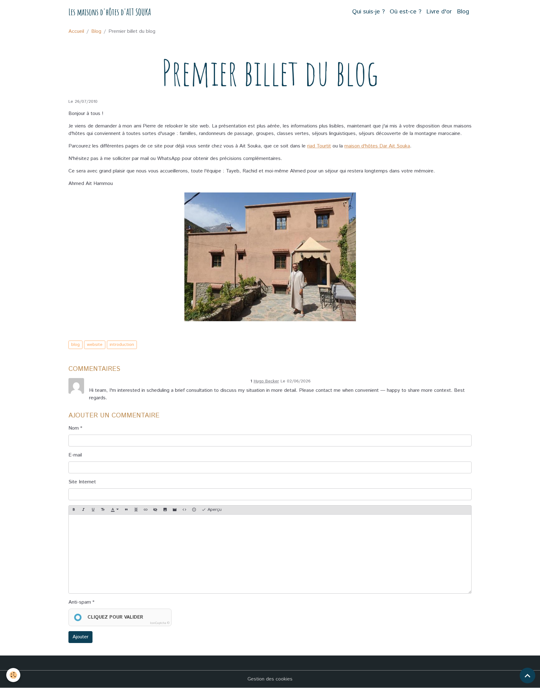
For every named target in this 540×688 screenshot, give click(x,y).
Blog (463, 11)
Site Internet (82, 482)
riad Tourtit (319, 146)
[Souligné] (93, 510)
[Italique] (83, 510)
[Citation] (126, 510)
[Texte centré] (136, 510)
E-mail (75, 455)
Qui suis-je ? (368, 11)
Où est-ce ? (405, 11)
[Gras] (74, 510)
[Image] (165, 510)
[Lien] (146, 510)
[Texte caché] (155, 510)
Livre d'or (439, 11)
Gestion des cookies (270, 679)
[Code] (184, 510)
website (94, 345)
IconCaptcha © (159, 623)
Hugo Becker (266, 381)
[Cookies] (13, 675)
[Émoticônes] (194, 510)
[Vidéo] (175, 510)
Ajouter (80, 637)
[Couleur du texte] (115, 510)
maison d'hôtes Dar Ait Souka (377, 146)
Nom (73, 428)
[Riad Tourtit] (270, 256)
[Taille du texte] (103, 510)
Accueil (76, 31)
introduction (122, 345)
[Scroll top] (527, 675)
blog (75, 345)
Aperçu (214, 509)
